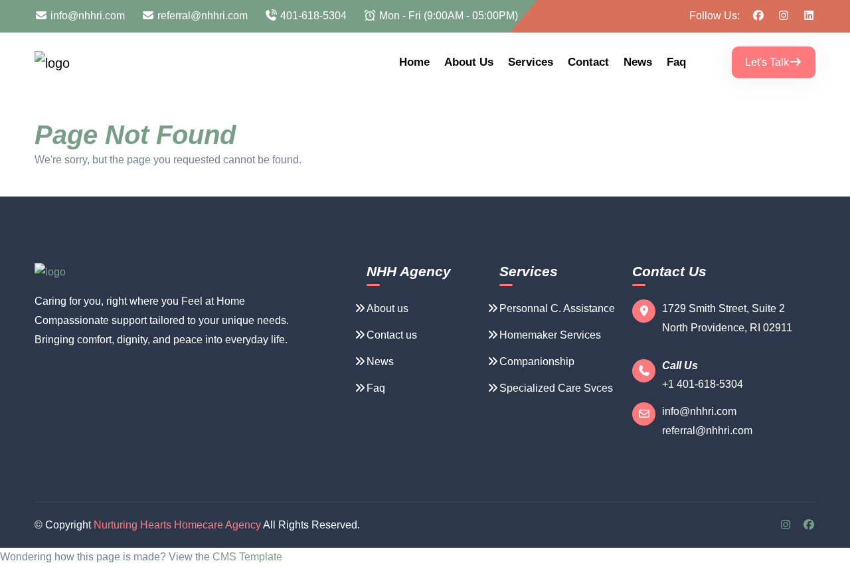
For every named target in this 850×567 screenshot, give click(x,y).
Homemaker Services (550, 335)
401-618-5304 (312, 15)
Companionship (536, 361)
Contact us (392, 335)
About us (468, 62)
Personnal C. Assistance (557, 308)
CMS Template (247, 556)
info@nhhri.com (86, 15)
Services (530, 62)
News (638, 62)
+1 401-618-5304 (702, 384)
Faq (676, 62)
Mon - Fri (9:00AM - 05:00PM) (447, 15)
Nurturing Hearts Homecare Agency (177, 524)
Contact (588, 62)
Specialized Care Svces (556, 388)
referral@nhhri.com (201, 15)
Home (414, 62)
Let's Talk (767, 62)
